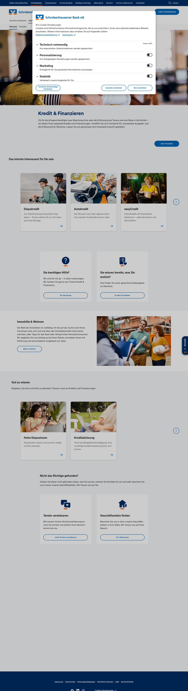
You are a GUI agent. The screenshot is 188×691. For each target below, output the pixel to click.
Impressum (67, 34)
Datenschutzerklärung (47, 34)
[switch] (149, 54)
